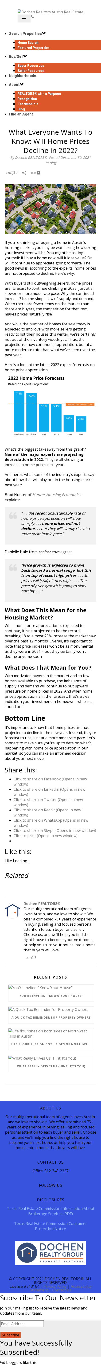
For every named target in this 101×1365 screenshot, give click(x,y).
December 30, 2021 (75, 157)
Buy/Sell (16, 56)
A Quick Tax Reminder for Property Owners (51, 1018)
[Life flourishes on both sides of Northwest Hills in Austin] (51, 1033)
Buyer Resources (31, 65)
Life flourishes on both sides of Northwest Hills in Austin (52, 1044)
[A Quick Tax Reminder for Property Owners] (51, 1009)
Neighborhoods (22, 76)
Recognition (27, 99)
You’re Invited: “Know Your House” (51, 996)
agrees (66, 551)
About (14, 84)
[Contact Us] (33, 17)
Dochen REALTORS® (31, 157)
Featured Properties (34, 48)
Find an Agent (21, 114)
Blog (53, 162)
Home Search (28, 43)
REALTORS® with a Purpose (39, 94)
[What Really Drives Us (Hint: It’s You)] (51, 1058)
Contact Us (61, 1290)
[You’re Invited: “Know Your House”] (51, 987)
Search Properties (25, 33)
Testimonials (28, 104)
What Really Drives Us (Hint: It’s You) (51, 1066)
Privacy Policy (55, 1286)
